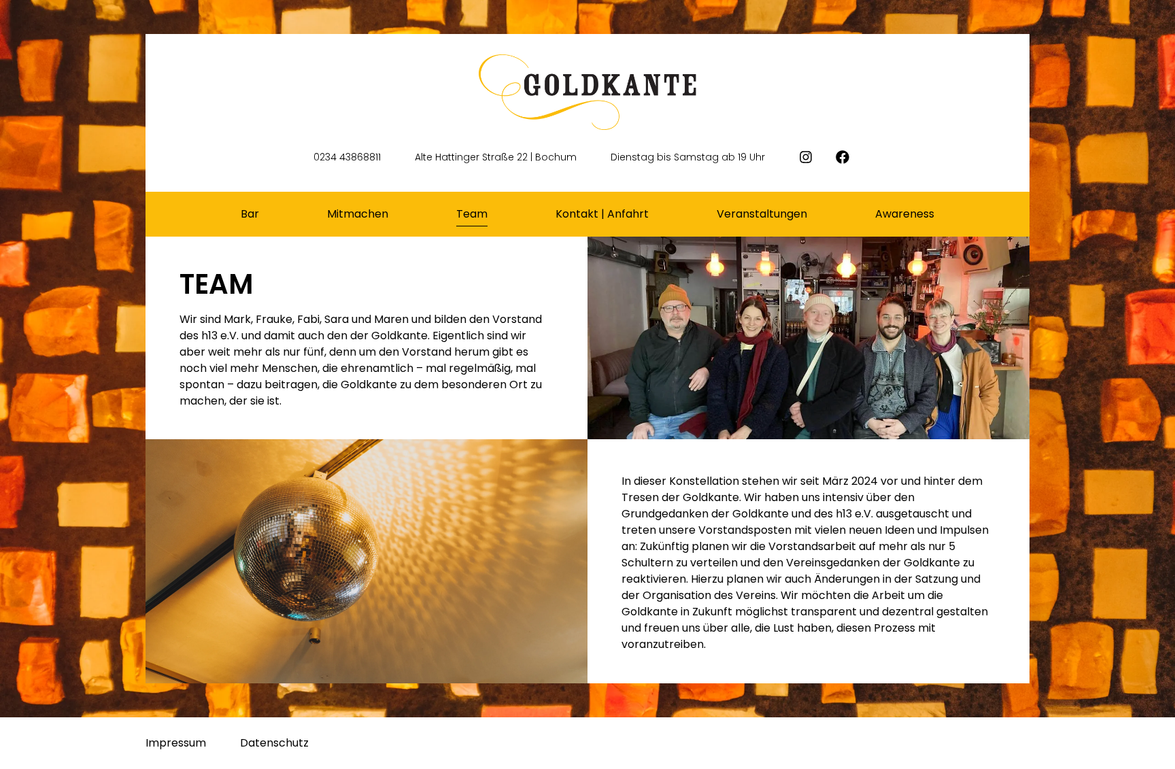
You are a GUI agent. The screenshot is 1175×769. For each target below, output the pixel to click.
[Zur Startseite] (587, 92)
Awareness (904, 214)
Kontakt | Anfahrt (602, 214)
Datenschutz (274, 743)
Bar (250, 214)
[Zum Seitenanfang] (1151, 743)
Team (472, 214)
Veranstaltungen (762, 214)
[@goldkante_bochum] (812, 157)
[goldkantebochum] (849, 157)
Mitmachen (357, 214)
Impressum (176, 743)
